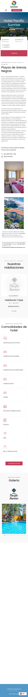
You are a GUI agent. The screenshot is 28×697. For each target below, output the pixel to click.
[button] (6, 10)
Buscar (15, 53)
